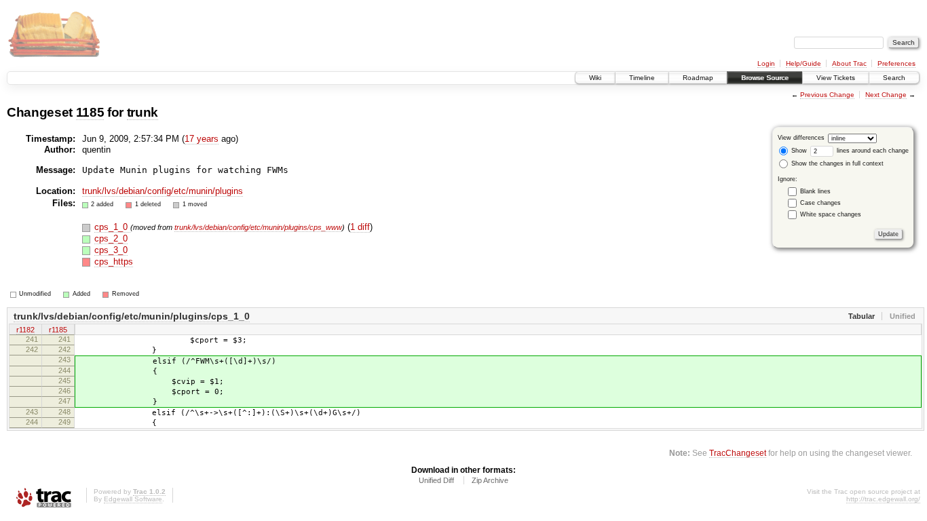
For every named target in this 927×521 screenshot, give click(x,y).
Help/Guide (803, 63)
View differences (801, 137)
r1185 (58, 330)
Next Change (886, 94)
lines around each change (872, 150)
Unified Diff (436, 480)
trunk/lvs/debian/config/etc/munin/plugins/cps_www (258, 227)
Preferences (896, 63)
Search (894, 77)
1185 (90, 112)
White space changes (830, 214)
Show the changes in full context (836, 163)
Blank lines (815, 191)
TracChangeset (737, 452)
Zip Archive (490, 480)
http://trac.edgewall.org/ (883, 499)
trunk (142, 112)
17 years (202, 139)
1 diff (360, 227)
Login (766, 63)
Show (798, 150)
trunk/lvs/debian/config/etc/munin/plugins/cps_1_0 (132, 316)
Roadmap (698, 77)
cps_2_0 (111, 238)
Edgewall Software (133, 499)
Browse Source (765, 77)
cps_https (113, 261)
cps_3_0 (111, 250)
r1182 (25, 330)
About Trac (849, 63)
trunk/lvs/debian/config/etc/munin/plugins (162, 191)
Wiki (595, 77)
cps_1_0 (112, 227)
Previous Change (827, 94)
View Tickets (835, 77)
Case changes (820, 202)
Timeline (642, 77)
